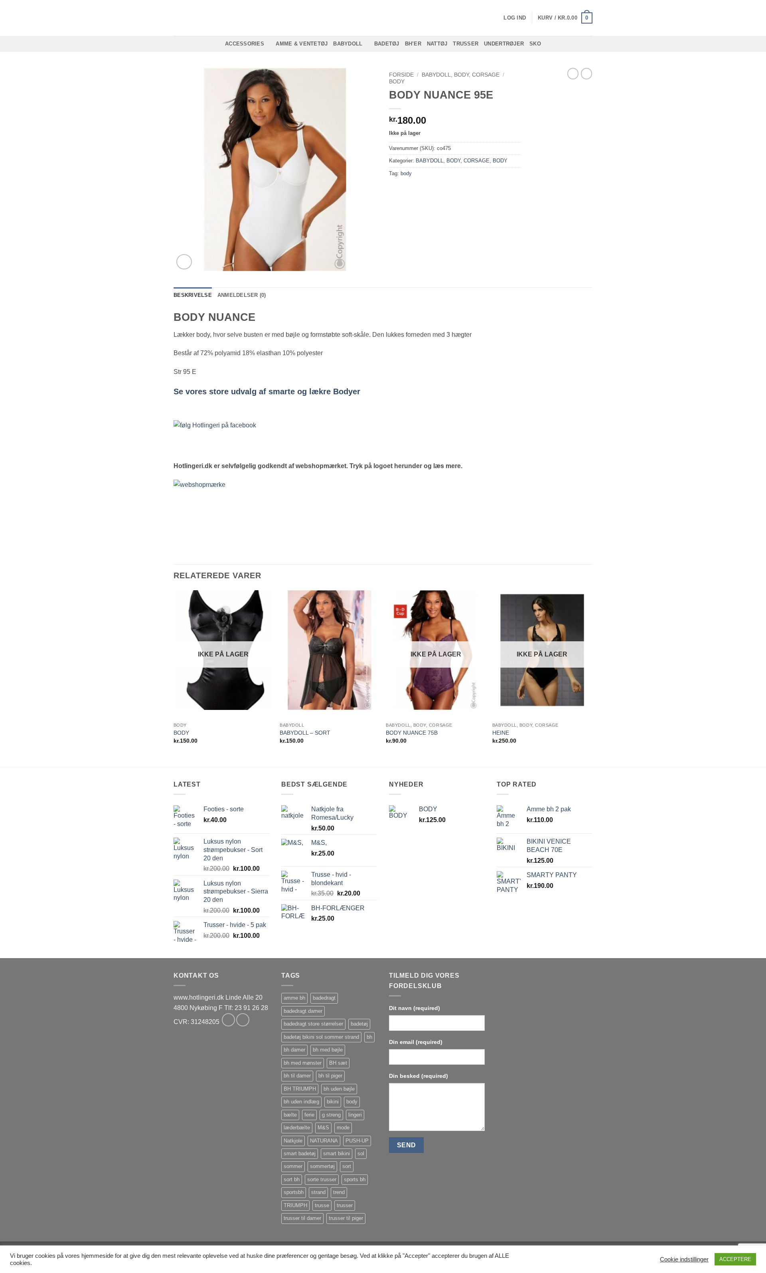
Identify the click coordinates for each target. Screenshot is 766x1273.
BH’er (413, 44)
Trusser (465, 44)
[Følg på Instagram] (242, 1019)
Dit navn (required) (414, 1008)
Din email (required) (415, 1042)
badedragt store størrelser (313, 1024)
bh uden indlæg (301, 1102)
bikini (333, 1102)
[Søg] (177, 18)
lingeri (355, 1115)
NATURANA (324, 1141)
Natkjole (293, 1141)
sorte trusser (321, 1179)
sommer (293, 1166)
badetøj (359, 1024)
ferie (309, 1115)
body (406, 173)
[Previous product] (586, 73)
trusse (322, 1205)
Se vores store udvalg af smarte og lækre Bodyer (267, 391)
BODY (397, 82)
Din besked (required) (418, 1076)
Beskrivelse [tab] (193, 295)
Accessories (244, 44)
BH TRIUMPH (300, 1089)
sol (360, 1153)
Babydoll (347, 44)
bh (369, 1037)
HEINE (500, 732)
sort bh (292, 1179)
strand (318, 1192)
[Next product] (572, 73)
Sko (535, 44)
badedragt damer (303, 1011)
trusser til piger (346, 1218)
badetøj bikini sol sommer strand (321, 1037)
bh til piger (330, 1076)
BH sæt (338, 1063)
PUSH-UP (357, 1141)
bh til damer (297, 1076)
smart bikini (336, 1153)
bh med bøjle (328, 1050)
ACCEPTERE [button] (735, 1259)
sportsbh (294, 1192)
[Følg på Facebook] (228, 1019)
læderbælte (297, 1128)
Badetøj (386, 44)
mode (343, 1128)
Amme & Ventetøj (302, 44)
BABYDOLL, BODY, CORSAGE (460, 75)
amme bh (294, 998)
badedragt (324, 998)
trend (339, 1192)
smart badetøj (300, 1153)
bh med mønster (303, 1063)
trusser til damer (302, 1218)
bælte (290, 1115)
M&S (323, 1128)
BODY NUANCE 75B (412, 732)
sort (346, 1166)
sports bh (354, 1179)
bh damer (294, 1050)
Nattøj (437, 44)
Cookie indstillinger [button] (684, 1259)
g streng (331, 1115)
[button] (514, 18)
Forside (401, 75)
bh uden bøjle (339, 1089)
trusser (345, 1205)
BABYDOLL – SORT (305, 732)
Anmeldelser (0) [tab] (241, 295)
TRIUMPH (295, 1205)
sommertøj (322, 1166)
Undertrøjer (504, 44)
